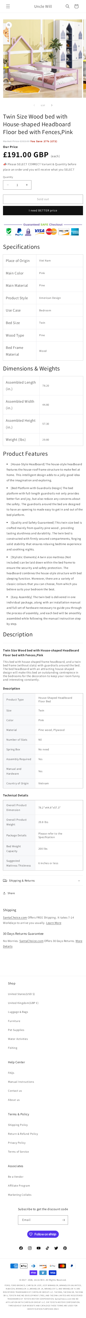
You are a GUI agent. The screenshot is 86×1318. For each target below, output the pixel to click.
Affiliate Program (19, 1185)
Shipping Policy (18, 1125)
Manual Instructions (21, 1082)
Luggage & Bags (18, 1012)
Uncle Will (39, 1279)
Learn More (53, 923)
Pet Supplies (16, 1030)
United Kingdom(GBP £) (23, 1003)
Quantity (8, 177)
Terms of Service (18, 1151)
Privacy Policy (16, 1142)
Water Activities (18, 1039)
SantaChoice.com (15, 917)
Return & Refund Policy (23, 1134)
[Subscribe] (63, 1220)
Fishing (12, 1048)
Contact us (15, 1090)
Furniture (14, 1021)
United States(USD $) (21, 994)
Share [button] (11, 893)
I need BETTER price (43, 210)
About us (14, 1100)
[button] (8, 6)
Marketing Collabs (19, 1194)
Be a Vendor (16, 1176)
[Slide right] (51, 105)
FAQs (11, 1073)
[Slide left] (34, 105)
